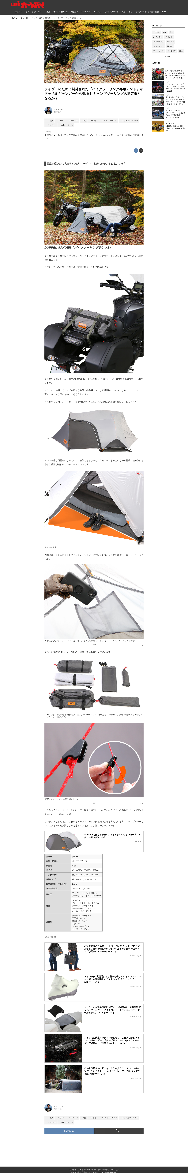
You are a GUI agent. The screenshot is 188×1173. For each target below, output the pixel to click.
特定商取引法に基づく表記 (108, 1170)
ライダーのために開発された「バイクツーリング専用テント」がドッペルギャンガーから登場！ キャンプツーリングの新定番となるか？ (93, 93)
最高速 (169, 46)
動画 (164, 32)
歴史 (171, 32)
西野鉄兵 (58, 112)
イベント (168, 37)
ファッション (158, 51)
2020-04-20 (59, 109)
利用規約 (72, 1170)
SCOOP (156, 32)
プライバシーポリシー (87, 1170)
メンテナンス (158, 46)
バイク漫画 (157, 37)
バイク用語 (171, 51)
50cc (181, 51)
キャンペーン (158, 42)
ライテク (170, 42)
